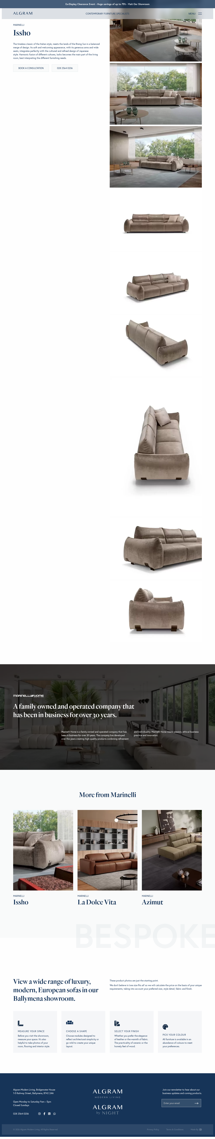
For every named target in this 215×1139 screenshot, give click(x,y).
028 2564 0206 (65, 68)
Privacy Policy (153, 1129)
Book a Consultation (31, 68)
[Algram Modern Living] (22, 13)
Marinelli (18, 24)
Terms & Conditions (174, 1129)
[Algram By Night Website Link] (107, 1109)
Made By (195, 1129)
